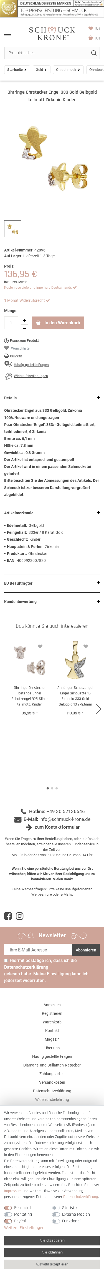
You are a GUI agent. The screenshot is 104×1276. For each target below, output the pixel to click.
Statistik (69, 1208)
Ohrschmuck (66, 70)
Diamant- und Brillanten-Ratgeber (52, 1065)
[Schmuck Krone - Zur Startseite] (52, 33)
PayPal (20, 1221)
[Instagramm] (19, 916)
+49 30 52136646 (66, 811)
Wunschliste (97, 28)
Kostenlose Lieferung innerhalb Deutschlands (38, 288)
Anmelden (52, 1005)
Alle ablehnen (52, 1252)
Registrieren (52, 1013)
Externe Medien (76, 1214)
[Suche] (93, 53)
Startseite (15, 70)
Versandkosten (52, 1082)
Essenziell (22, 1208)
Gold (39, 70)
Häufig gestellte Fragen (52, 1056)
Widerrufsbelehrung (52, 1099)
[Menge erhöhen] (25, 320)
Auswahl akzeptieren (52, 1264)
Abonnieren (86, 950)
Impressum (13, 1190)
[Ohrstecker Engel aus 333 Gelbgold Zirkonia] (52, 158)
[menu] (7, 34)
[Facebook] (8, 916)
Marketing (23, 1214)
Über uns (52, 1048)
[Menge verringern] (25, 328)
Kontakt (52, 1030)
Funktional (71, 1221)
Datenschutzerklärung (52, 1091)
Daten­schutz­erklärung (80, 1196)
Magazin (52, 1039)
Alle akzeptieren (52, 1240)
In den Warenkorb (61, 322)
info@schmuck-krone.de (64, 819)
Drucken (16, 356)
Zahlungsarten (52, 1073)
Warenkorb (97, 38)
